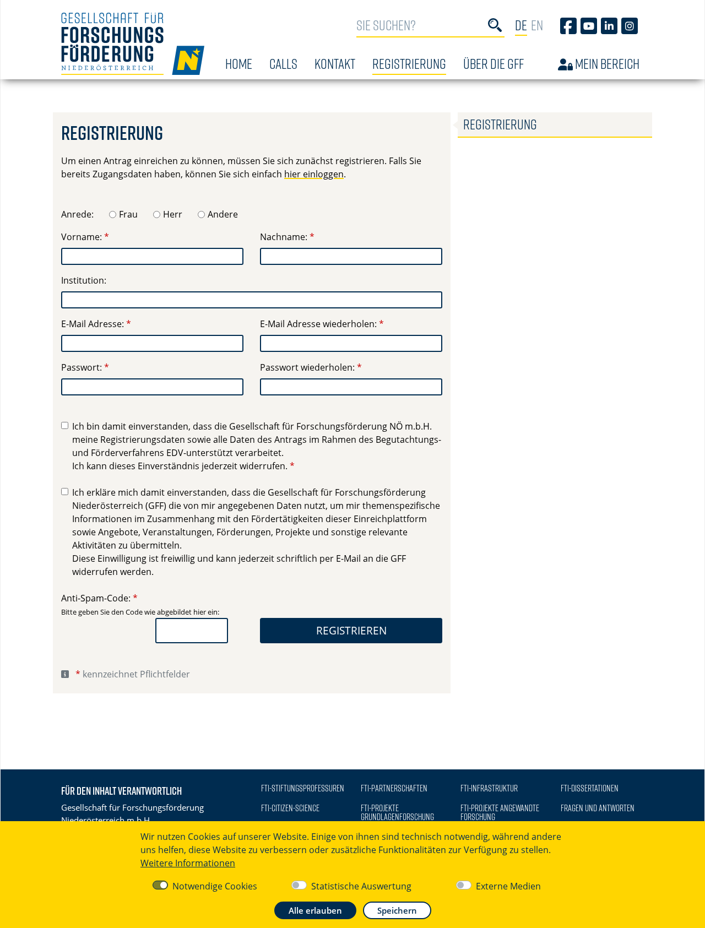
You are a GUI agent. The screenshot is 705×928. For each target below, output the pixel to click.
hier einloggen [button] (314, 174)
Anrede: (77, 214)
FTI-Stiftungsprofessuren (302, 788)
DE (521, 25)
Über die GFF (493, 63)
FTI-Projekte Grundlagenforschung (397, 812)
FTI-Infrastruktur (489, 788)
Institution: (83, 280)
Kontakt (334, 63)
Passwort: (81, 367)
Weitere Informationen (187, 863)
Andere (223, 214)
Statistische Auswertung (361, 886)
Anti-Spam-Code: (96, 598)
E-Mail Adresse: (92, 324)
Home (238, 63)
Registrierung (409, 63)
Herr (172, 214)
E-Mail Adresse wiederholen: (318, 324)
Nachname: (283, 237)
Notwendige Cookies (214, 886)
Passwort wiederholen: (307, 367)
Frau (128, 214)
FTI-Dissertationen (590, 788)
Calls (283, 63)
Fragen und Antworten (597, 807)
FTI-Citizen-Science (290, 807)
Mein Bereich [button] (606, 63)
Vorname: (81, 237)
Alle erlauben (315, 910)
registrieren (351, 630)
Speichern (397, 910)
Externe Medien (508, 886)
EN (537, 25)
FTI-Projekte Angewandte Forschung (499, 812)
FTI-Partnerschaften (394, 788)
